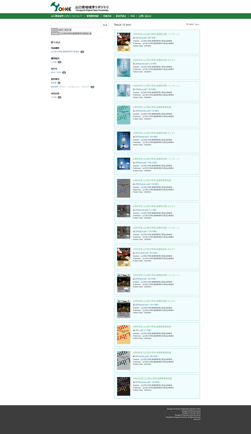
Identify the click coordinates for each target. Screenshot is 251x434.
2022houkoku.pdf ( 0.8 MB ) (147, 184)
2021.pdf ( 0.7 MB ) (143, 330)
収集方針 (107, 15)
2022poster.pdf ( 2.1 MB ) (146, 209)
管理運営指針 (93, 15)
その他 (55, 62)
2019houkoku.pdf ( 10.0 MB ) (147, 382)
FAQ (132, 15)
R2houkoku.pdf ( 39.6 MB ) (146, 356)
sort (196, 24)
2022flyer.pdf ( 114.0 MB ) (146, 231)
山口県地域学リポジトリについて (66, 15)
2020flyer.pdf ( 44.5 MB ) (145, 278)
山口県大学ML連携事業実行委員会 (67, 51)
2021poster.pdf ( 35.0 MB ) (146, 252)
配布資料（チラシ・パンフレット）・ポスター (72, 86)
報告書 (55, 82)
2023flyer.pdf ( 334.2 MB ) (146, 162)
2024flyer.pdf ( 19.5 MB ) (145, 89)
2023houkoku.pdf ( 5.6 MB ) (147, 110)
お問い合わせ (145, 15)
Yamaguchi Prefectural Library (191, 411)
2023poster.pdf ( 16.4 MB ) (146, 136)
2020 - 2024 (58, 72)
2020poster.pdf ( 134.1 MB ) (147, 304)
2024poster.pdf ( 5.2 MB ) (146, 63)
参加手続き (121, 15)
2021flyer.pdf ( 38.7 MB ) (145, 37)
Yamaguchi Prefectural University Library (188, 415)
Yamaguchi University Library (191, 413)
